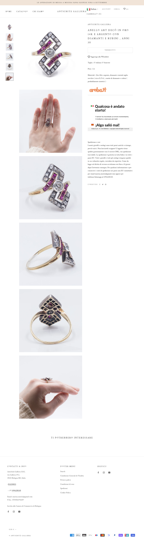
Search (62, 471)
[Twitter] (102, 184)
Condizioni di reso (67, 484)
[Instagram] (14, 511)
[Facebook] (99, 184)
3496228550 (16, 490)
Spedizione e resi (94, 142)
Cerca (117, 9)
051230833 (12, 484)
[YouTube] (19, 511)
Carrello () (94, 14)
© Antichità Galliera (20, 536)
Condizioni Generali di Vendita (72, 476)
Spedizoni (64, 488)
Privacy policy (65, 480)
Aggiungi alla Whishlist (100, 57)
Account (106, 9)
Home (9, 11)
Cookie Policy (65, 492)
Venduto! (110, 50)
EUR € (11, 529)
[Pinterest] (105, 184)
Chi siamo (38, 11)
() (127, 9)
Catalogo (22, 11)
